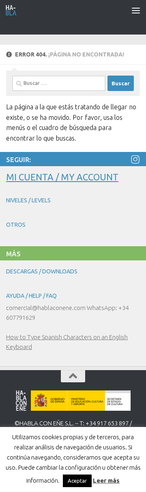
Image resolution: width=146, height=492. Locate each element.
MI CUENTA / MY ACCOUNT (62, 177)
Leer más (106, 480)
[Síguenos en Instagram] (135, 159)
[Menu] (136, 10)
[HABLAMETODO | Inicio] (13, 10)
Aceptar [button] (77, 480)
